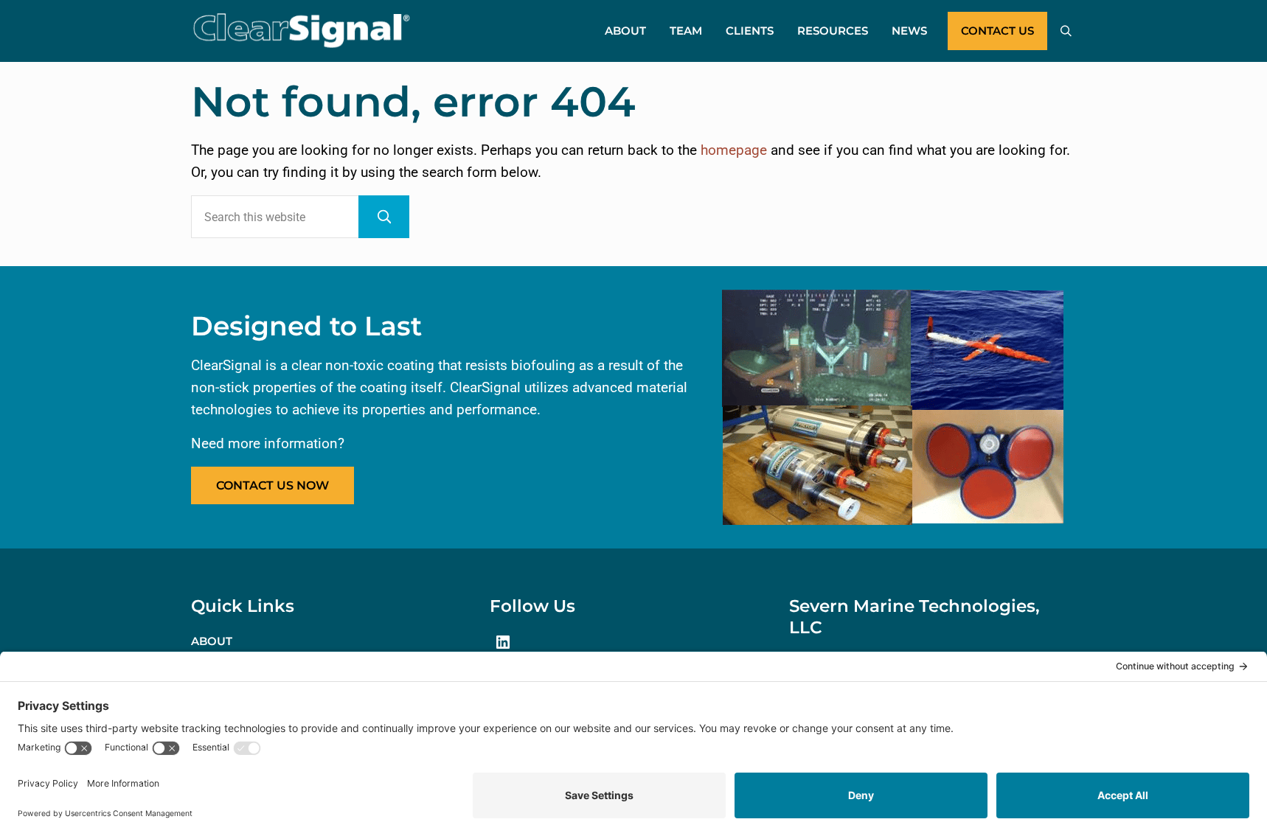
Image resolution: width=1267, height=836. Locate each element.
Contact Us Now (272, 485)
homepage (734, 150)
